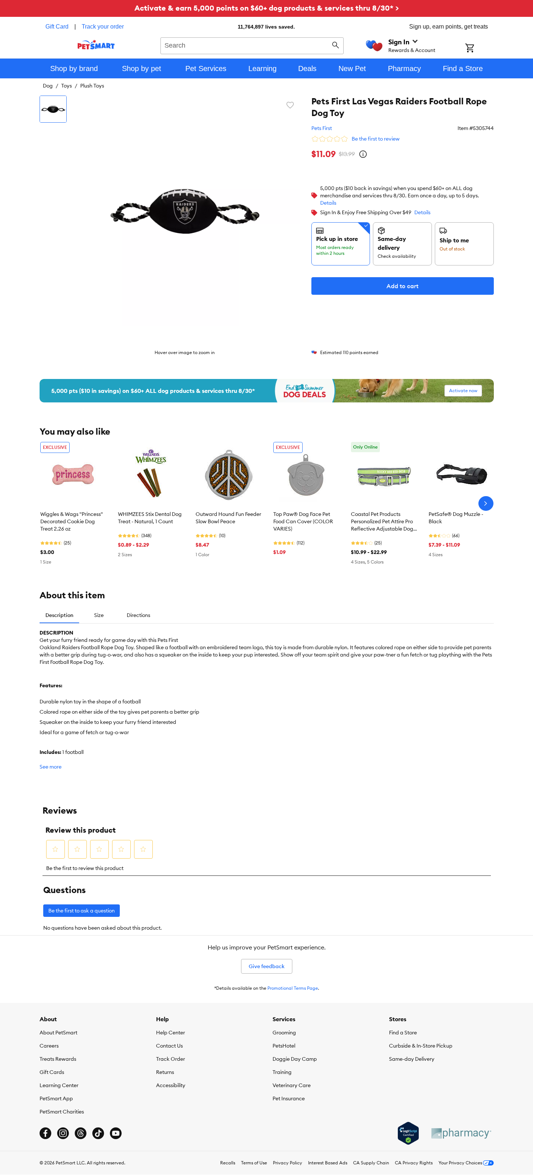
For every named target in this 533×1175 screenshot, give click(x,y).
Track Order (170, 1059)
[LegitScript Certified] (408, 1133)
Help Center (170, 1032)
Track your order (103, 26)
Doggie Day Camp (295, 1059)
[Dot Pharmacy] (461, 1133)
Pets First (321, 128)
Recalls (227, 1162)
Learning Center (59, 1085)
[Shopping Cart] (479, 49)
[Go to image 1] (53, 109)
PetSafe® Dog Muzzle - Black (456, 518)
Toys (66, 85)
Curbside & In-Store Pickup (420, 1045)
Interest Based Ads (327, 1162)
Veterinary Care (292, 1085)
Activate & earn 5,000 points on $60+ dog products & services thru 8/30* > (266, 7)
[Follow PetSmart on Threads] (80, 1133)
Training (282, 1072)
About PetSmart (58, 1032)
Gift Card (57, 26)
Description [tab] (59, 615)
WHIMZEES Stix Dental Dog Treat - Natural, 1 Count (150, 518)
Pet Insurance (289, 1098)
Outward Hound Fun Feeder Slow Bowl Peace (228, 518)
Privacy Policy (287, 1162)
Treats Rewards (58, 1059)
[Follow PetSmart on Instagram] (63, 1133)
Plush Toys (92, 85)
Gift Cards (52, 1072)
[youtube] (116, 1133)
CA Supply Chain (371, 1162)
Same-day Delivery (411, 1059)
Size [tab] (99, 615)
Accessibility (170, 1085)
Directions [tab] (138, 615)
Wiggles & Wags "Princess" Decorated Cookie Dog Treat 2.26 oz (71, 521)
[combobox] (252, 44)
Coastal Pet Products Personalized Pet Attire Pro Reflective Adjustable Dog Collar (382, 522)
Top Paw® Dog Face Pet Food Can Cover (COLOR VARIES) (303, 521)
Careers (49, 1045)
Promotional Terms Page (292, 988)
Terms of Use (254, 1162)
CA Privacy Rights (414, 1162)
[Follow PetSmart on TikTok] (98, 1133)
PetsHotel (284, 1045)
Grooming (284, 1032)
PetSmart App (56, 1098)
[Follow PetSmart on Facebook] (45, 1133)
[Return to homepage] (96, 44)
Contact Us (169, 1045)
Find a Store (403, 1032)
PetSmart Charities (62, 1111)
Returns (165, 1072)
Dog (48, 85)
